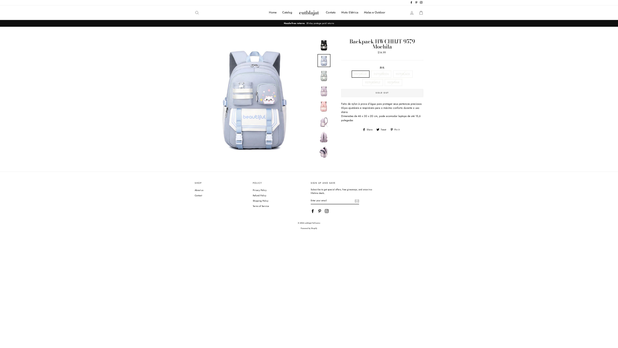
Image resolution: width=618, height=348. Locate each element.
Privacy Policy (260, 190)
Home (273, 12)
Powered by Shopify (309, 228)
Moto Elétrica (349, 12)
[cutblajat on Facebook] (313, 211)
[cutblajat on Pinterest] (320, 211)
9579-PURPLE (372, 82)
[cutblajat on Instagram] (327, 211)
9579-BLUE (360, 74)
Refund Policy (259, 195)
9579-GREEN (381, 74)
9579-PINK (393, 82)
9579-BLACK (403, 74)
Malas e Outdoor (374, 12)
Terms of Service (261, 206)
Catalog (287, 12)
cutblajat (309, 12)
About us (199, 190)
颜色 (382, 67)
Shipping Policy (260, 200)
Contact (198, 195)
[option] (309, 23)
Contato (331, 12)
